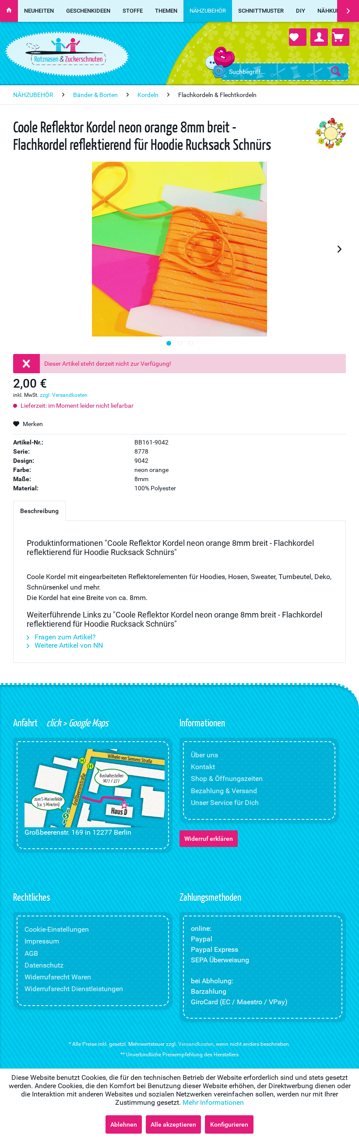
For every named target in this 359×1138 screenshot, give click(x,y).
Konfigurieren (229, 1124)
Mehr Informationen (213, 1102)
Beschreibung (39, 510)
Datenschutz (44, 965)
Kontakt (203, 767)
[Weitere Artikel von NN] (330, 133)
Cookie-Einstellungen (57, 929)
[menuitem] (284, 71)
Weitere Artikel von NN (68, 645)
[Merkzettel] (297, 37)
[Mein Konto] (319, 37)
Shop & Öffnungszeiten (227, 778)
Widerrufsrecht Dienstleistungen (74, 989)
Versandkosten (196, 1044)
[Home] (9, 11)
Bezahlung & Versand (224, 791)
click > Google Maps (76, 722)
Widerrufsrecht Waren (58, 977)
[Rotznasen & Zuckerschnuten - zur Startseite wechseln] (65, 51)
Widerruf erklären (208, 838)
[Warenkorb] (340, 37)
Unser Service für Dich (225, 802)
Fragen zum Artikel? (64, 637)
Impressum (42, 941)
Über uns (204, 755)
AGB (31, 953)
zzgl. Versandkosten (64, 395)
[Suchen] (335, 71)
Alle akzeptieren (173, 1124)
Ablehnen (123, 1124)
